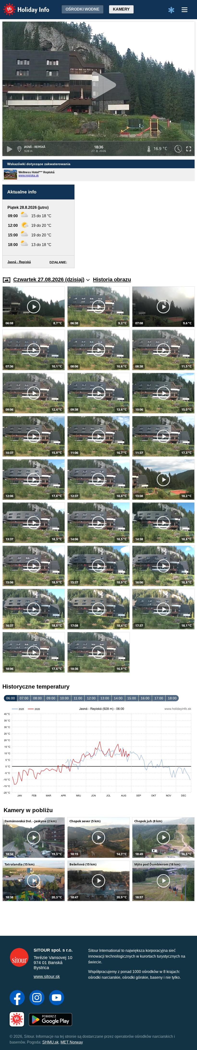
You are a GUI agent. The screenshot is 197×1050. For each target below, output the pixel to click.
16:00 (145, 698)
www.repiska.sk (28, 175)
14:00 (118, 698)
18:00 (172, 698)
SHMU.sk (50, 1042)
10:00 (64, 698)
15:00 (131, 698)
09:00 (51, 698)
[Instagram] (36, 998)
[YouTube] (56, 998)
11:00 (78, 698)
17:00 (158, 698)
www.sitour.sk (47, 976)
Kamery (121, 9)
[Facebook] (17, 998)
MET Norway (72, 1042)
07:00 (24, 698)
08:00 (37, 698)
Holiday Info (21, 6)
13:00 (104, 698)
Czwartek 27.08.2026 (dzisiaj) (48, 279)
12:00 (91, 698)
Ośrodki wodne (82, 9)
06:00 (10, 698)
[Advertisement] (137, 226)
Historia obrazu (112, 279)
